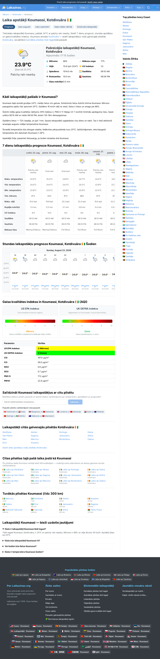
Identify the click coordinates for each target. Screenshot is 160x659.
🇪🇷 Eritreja (127, 109)
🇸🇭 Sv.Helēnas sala (132, 235)
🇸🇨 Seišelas (128, 218)
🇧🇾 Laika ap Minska (82, 575)
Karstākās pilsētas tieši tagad (96, 591)
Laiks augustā (24, 27)
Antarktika (52, 7)
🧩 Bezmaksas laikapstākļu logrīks (59, 619)
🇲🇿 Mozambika (130, 190)
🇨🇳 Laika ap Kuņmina (101, 575)
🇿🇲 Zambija (128, 256)
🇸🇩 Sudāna (128, 232)
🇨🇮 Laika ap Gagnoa (40, 476)
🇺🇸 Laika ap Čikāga (121, 575)
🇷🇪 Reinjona (128, 204)
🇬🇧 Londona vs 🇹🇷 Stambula (69, 412)
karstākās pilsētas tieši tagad (40, 40)
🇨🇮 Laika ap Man (10, 482)
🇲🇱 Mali (126, 176)
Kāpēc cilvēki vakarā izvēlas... (134, 595)
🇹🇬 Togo (126, 246)
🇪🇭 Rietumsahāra (131, 207)
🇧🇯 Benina (127, 71)
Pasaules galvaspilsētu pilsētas (58, 615)
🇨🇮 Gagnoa (93, 505)
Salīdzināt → (75, 402)
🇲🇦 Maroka (128, 179)
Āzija (140, 7)
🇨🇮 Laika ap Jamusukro (70, 476)
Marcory (35, 439)
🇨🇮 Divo (34, 505)
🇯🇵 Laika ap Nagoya (37, 579)
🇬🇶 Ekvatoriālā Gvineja (133, 106)
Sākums (5, 14)
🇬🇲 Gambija (128, 120)
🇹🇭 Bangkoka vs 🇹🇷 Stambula (41, 412)
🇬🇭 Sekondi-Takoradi (12, 510)
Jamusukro (64, 435)
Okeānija (97, 7)
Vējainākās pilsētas (92, 603)
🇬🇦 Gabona (128, 116)
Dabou (91, 439)
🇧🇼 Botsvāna (129, 74)
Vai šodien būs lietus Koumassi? (20, 546)
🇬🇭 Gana (127, 123)
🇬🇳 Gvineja (128, 127)
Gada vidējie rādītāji (63, 27)
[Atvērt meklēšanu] (148, 7)
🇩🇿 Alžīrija (127, 64)
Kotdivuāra (16, 14)
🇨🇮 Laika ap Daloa (96, 470)
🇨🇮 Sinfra (63, 510)
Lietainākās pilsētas (92, 599)
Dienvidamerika (68, 7)
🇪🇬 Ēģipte (127, 102)
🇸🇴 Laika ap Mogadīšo (101, 579)
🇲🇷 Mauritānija (129, 186)
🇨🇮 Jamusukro (66, 505)
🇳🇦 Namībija (128, 193)
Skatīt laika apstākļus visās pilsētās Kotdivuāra (24, 447)
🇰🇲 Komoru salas (131, 144)
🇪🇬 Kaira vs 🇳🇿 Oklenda (94, 412)
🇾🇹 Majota (127, 169)
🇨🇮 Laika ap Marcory (40, 482)
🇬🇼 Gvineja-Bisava (131, 130)
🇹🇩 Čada (127, 85)
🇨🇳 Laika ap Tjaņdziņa (122, 579)
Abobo (34, 432)
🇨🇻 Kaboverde (129, 134)
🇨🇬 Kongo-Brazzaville (133, 148)
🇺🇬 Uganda (128, 253)
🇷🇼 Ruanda (128, 211)
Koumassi (127, 36)
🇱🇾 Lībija (127, 162)
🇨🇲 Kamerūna (129, 137)
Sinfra (90, 435)
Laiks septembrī (42, 27)
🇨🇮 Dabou (7, 505)
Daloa (90, 432)
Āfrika (128, 7)
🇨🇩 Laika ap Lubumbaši (58, 579)
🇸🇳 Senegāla (128, 221)
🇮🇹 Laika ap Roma (140, 575)
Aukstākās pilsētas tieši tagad (96, 595)
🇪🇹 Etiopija (128, 113)
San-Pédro (7, 435)
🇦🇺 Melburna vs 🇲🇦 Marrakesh (41, 416)
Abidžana (6, 432)
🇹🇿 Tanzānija (129, 242)
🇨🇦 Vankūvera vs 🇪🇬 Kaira (14, 412)
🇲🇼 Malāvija (128, 172)
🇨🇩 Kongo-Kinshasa (132, 151)
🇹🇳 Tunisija (128, 249)
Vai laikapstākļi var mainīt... (133, 591)
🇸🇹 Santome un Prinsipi (134, 214)
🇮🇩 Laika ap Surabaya (79, 579)
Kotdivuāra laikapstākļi (87, 27)
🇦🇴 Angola (127, 67)
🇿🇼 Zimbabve (129, 260)
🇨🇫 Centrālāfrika (130, 88)
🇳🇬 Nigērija (128, 200)
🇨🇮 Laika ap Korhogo (69, 470)
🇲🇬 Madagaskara (130, 165)
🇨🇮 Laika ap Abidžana (12, 470)
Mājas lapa (49, 603)
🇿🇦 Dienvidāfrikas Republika (136, 92)
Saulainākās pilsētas (92, 607)
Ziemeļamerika (113, 7)
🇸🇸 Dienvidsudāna (131, 95)
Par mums (49, 591)
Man (4, 439)
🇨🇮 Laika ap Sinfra (96, 476)
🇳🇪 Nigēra (127, 197)
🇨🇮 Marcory (8, 499)
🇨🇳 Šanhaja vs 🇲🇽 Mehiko (14, 416)
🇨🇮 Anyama (93, 499)
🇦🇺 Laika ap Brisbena (62, 575)
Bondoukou (64, 439)
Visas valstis (50, 611)
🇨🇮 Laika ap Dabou (97, 482)
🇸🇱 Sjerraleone (129, 225)
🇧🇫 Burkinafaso (130, 78)
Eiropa (84, 7)
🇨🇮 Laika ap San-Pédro (13, 476)
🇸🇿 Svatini (127, 239)
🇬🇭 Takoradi (36, 510)
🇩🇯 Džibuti (127, 99)
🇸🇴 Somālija (128, 228)
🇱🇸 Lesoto (127, 155)
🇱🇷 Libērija (127, 158)
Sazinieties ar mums (53, 595)
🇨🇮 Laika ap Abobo (40, 470)
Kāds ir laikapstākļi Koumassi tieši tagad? (25, 529)
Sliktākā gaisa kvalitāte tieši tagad (97, 611)
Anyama (34, 442)
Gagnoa (34, 435)
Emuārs (48, 599)
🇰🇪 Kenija (127, 141)
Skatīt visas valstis (95, 2)
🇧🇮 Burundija (129, 81)
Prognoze (8, 27)
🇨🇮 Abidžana (37, 499)
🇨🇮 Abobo (64, 499)
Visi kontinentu (51, 607)
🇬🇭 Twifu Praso (95, 510)
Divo (4, 442)
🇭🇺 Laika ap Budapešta (41, 575)
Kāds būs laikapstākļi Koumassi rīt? (22, 540)
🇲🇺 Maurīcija (128, 183)
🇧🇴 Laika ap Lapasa (20, 575)
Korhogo (63, 432)
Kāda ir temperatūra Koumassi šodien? (24, 552)
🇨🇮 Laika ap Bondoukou (70, 482)
